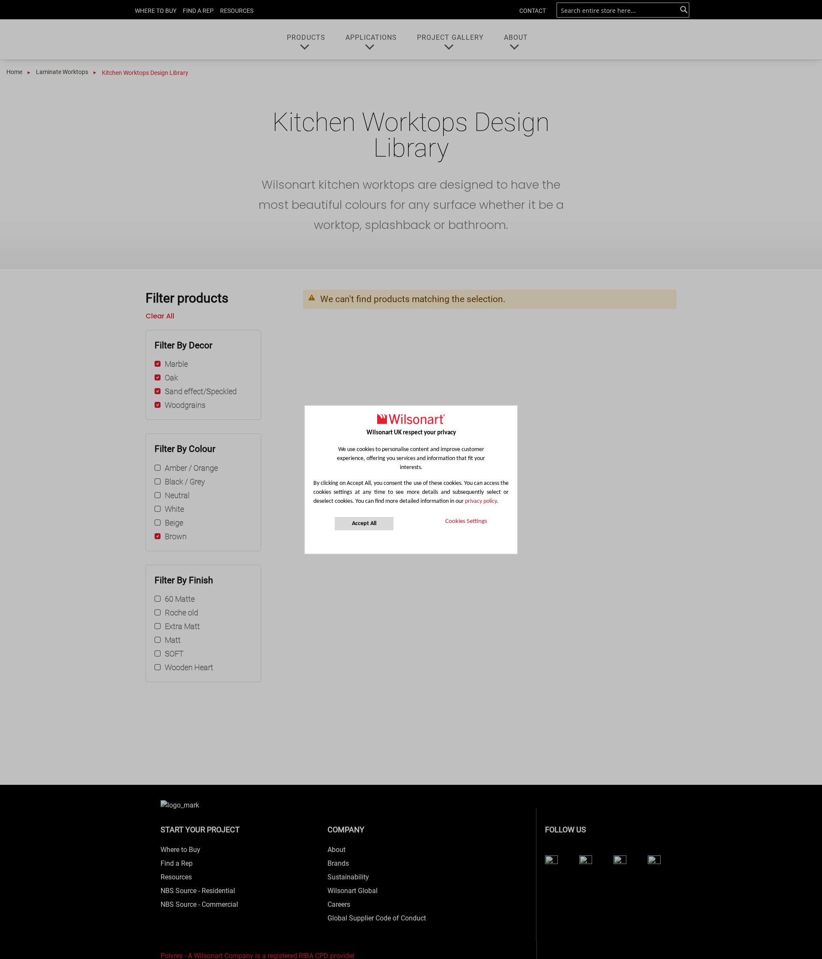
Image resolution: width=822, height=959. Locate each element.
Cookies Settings (466, 521)
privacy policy (481, 501)
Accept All (364, 523)
